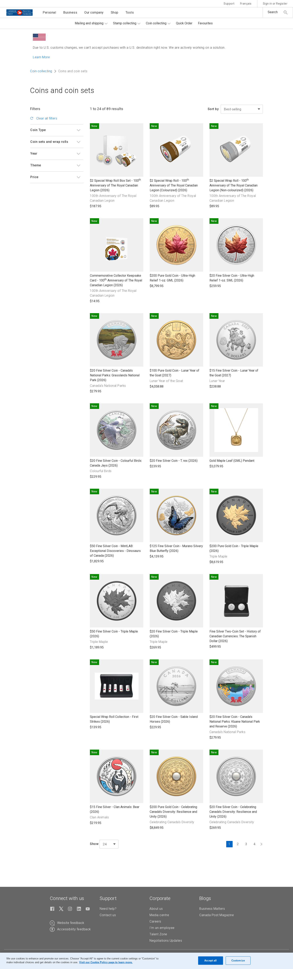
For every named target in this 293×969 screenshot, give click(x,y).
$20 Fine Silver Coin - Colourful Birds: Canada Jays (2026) (116, 463)
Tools (130, 12)
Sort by (213, 109)
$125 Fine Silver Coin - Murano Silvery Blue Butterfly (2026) (176, 548)
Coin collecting (156, 23)
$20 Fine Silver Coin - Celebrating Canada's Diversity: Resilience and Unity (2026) (233, 812)
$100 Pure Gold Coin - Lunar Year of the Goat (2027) (174, 373)
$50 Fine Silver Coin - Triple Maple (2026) (114, 634)
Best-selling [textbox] (232, 109)
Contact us (108, 915)
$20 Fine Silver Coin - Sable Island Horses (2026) (174, 719)
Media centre (159, 915)
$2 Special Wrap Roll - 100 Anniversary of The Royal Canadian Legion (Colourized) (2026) (174, 185)
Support (229, 3)
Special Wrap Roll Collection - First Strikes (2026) (114, 719)
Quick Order (184, 23)
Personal (49, 12)
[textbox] (109, 844)
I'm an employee (162, 928)
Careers (155, 921)
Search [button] (273, 12)
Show (94, 844)
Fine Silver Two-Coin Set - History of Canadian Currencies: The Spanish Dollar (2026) (235, 636)
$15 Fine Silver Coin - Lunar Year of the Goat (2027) (233, 373)
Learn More (41, 57)
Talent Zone (158, 934)
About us (156, 909)
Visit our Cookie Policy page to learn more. (106, 962)
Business (70, 12)
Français (246, 3)
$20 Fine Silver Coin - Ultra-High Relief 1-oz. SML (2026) (231, 278)
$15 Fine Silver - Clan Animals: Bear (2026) (114, 809)
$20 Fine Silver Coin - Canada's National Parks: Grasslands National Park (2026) (115, 375)
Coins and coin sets (62, 90)
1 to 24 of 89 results (106, 109)
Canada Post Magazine (216, 915)
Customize (238, 960)
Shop (114, 12)
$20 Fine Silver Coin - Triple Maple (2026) (174, 634)
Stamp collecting (124, 23)
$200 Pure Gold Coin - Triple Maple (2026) (233, 548)
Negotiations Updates (165, 940)
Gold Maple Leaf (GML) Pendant (231, 461)
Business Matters (212, 909)
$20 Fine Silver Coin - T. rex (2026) (174, 461)
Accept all (210, 960)
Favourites (205, 23)
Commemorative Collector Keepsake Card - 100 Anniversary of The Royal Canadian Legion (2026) (116, 280)
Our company (94, 12)
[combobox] (242, 109)
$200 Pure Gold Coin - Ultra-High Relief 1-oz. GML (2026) (172, 278)
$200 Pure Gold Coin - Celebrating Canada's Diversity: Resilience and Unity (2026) (173, 812)
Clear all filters (46, 118)
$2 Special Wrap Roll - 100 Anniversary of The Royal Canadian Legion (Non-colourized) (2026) (233, 185)
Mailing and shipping (89, 23)
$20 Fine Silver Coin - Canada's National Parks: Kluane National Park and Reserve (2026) (234, 722)
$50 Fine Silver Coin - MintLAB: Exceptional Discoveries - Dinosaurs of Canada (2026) (115, 551)
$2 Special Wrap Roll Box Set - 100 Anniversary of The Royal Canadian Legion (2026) (115, 185)
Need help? (108, 909)
